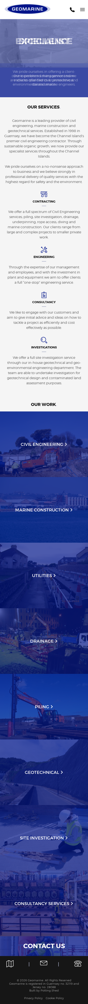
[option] (44, 58)
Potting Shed (50, 990)
